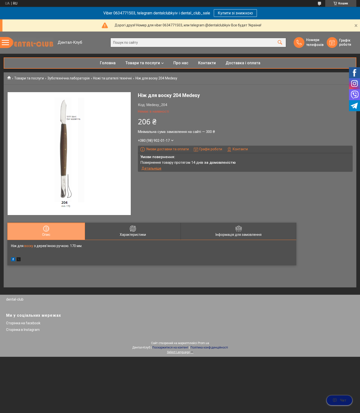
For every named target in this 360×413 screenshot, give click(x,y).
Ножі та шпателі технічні (112, 78)
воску (28, 246)
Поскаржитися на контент (170, 347)
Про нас (180, 63)
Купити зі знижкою (235, 13)
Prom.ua (203, 343)
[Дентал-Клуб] (29, 42)
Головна (108, 63)
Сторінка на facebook (23, 323)
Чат (343, 400)
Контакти (207, 63)
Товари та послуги (142, 63)
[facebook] (13, 260)
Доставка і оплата (243, 63)
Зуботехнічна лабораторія (69, 78)
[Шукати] (280, 42)
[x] (19, 260)
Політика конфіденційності (209, 347)
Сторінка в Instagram (23, 330)
